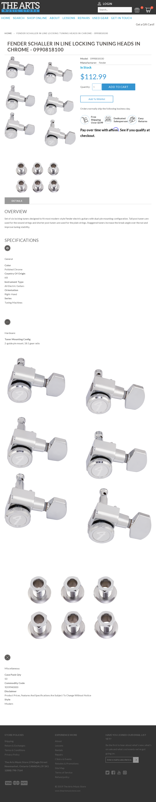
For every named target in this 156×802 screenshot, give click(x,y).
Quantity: (85, 86)
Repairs (59, 754)
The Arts (21, 7)
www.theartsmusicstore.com (67, 791)
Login (107, 3)
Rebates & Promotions (67, 763)
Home (8, 33)
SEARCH (19, 18)
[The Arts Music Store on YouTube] (119, 773)
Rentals (59, 750)
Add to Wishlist (97, 99)
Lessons (59, 745)
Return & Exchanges (15, 745)
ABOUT (55, 18)
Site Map (59, 768)
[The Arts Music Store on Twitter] (107, 773)
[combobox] (115, 9)
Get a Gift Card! (145, 24)
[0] (147, 11)
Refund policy (62, 777)
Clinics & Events (63, 759)
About (58, 741)
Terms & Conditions (15, 750)
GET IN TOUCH (121, 18)
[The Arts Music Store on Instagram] (125, 773)
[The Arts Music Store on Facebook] (113, 773)
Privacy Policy (12, 754)
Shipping (9, 741)
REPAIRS (84, 18)
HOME (5, 18)
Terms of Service (63, 772)
